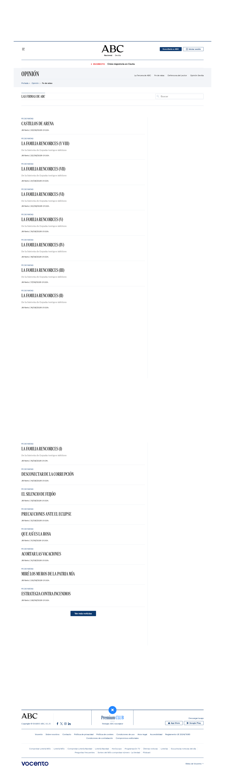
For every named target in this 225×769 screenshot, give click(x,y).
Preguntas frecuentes (85, 752)
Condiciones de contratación (99, 738)
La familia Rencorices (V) (42, 219)
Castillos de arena (37, 123)
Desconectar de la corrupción (47, 474)
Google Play (195, 723)
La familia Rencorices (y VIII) (45, 143)
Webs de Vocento (193, 763)
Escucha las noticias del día (183, 748)
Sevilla (118, 55)
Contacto (66, 734)
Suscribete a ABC (171, 49)
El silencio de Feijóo (38, 494)
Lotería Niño (59, 748)
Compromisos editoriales (127, 738)
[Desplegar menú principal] (23, 49)
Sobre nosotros (52, 734)
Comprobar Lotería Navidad (80, 748)
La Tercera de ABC (142, 75)
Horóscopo (117, 748)
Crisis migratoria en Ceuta (121, 64)
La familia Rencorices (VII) (43, 169)
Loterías (164, 748)
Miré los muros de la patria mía (48, 574)
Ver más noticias (83, 613)
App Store (175, 723)
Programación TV (132, 748)
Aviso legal (142, 734)
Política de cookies (104, 734)
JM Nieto (25, 130)
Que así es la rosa (36, 534)
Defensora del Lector (177, 75)
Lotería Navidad (102, 748)
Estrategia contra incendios (46, 594)
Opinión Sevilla (197, 75)
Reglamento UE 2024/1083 (177, 734)
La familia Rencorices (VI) (42, 194)
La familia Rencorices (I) (41, 449)
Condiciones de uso (125, 734)
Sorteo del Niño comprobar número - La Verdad (119, 752)
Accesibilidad (156, 734)
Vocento (39, 734)
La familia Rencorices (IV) (42, 245)
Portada (24, 83)
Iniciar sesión (195, 49)
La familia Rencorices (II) (42, 295)
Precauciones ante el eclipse (46, 514)
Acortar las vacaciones (41, 554)
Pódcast (146, 752)
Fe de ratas (159, 75)
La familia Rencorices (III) (42, 270)
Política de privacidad (83, 734)
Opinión (30, 74)
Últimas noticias (150, 748)
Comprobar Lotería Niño (40, 748)
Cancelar (198, 96)
